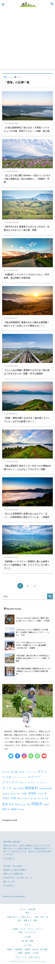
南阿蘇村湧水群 (45, 788)
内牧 (15, 788)
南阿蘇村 (31, 788)
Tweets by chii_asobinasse (13, 896)
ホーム (23, 909)
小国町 (24, 794)
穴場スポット (26, 917)
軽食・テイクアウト (27, 932)
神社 (39, 798)
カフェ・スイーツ (35, 929)
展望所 (32, 793)
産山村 (30, 798)
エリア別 (27, 945)
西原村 (17, 805)
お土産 (14, 772)
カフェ (42, 771)
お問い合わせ (34, 957)
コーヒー (15, 777)
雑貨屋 (46, 805)
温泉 (19, 798)
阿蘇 (28, 804)
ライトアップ (41, 783)
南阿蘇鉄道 (5, 794)
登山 (35, 798)
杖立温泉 (40, 794)
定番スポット (13, 917)
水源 (13, 798)
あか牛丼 (5, 772)
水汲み (6, 798)
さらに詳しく (9, 858)
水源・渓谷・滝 (41, 917)
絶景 (5, 804)
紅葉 (46, 798)
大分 (18, 794)
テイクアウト (30, 783)
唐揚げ (12, 794)
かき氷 (21, 772)
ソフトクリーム (13, 782)
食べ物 (25, 941)
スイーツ (34, 776)
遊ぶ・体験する (24, 920)
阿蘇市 (37, 804)
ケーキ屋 (6, 777)
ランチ (7, 788)
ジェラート (22, 777)
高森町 (14, 809)
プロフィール (20, 957)
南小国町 (44, 949)
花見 (11, 804)
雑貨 (31, 941)
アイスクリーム (31, 772)
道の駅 (23, 804)
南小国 (21, 788)
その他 (35, 953)
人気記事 (31, 909)
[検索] (50, 596)
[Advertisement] (27, 40)
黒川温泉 (21, 809)
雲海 (4, 809)
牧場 (25, 798)
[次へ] (35, 586)
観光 (27, 913)
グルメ (27, 925)
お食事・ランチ (19, 929)
